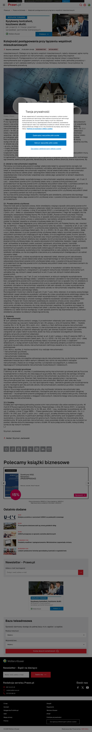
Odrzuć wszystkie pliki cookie (46, 143)
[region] (46, 130)
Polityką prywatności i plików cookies (40, 129)
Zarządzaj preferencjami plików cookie (46, 149)
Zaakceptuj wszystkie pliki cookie (46, 135)
